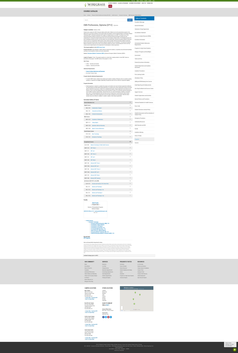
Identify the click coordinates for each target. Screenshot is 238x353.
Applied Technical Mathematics (98, 128)
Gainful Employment (141, 275)
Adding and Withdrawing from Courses (143, 81)
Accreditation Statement (140, 32)
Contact (145, 0)
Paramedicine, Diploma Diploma (97, 224)
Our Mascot (87, 277)
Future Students (112, 3)
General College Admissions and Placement (95, 71)
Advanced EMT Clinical (95, 175)
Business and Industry (142, 266)
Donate (150, 0)
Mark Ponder (95, 203)
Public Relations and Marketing (91, 273)
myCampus (122, 264)
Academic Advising (139, 132)
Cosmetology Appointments (107, 272)
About (138, 0)
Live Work (104, 266)
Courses (137, 142)
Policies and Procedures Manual (91, 275)
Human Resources (123, 268)
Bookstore (104, 264)
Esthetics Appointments (107, 275)
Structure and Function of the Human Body (100, 183)
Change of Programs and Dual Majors (143, 51)
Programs (137, 139)
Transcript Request (123, 277)
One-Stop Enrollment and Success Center (144, 88)
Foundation (150, 3)
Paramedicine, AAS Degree (97, 226)
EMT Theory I (93, 148)
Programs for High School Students (143, 48)
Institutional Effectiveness (90, 272)
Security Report (108, 346)
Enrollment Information (140, 39)
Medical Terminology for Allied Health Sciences (100, 145)
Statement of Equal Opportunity (142, 29)
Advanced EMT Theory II (95, 169)
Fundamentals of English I (97, 108)
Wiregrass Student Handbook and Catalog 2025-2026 (101, 15)
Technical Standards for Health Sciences (144, 102)
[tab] (119, 255)
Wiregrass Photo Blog (89, 281)
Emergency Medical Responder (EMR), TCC (100, 223)
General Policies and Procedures (142, 99)
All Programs (87, 238)
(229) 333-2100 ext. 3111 (89, 211)
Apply (110, 6)
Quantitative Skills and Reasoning (98, 125)
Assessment (137, 55)
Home (85, 15)
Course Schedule (123, 266)
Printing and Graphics (106, 277)
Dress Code (137, 106)
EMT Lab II (93, 157)
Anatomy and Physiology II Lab (98, 195)
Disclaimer (123, 348)
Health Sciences (115, 15)
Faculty (136, 128)
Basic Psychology (95, 134)
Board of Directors (88, 268)
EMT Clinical (93, 160)
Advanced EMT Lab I (95, 166)
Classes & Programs (123, 3)
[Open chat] (234, 349)
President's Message (139, 22)
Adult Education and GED (140, 125)
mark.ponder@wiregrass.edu (101, 211)
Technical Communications (97, 114)
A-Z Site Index (140, 264)
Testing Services (105, 268)
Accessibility (111, 348)
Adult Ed (144, 3)
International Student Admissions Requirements (142, 43)
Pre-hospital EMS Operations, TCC (98, 229)
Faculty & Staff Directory (142, 273)
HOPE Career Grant (101, 47)
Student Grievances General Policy (142, 109)
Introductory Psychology (97, 137)
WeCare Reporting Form (148, 346)
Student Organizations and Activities (143, 95)
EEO (85, 346)
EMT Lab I (93, 151)
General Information (139, 25)
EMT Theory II (93, 154)
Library (121, 272)
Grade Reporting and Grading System (143, 85)
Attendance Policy (139, 78)
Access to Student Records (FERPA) (143, 36)
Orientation (122, 273)
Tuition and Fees (138, 58)
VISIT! (107, 305)
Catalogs (88, 15)
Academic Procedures (140, 71)
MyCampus (133, 0)
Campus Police (140, 270)
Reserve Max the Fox (89, 279)
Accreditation (87, 266)
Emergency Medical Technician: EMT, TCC (100, 232)
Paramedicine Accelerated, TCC (98, 227)
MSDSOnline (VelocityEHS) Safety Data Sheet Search (122, 346)
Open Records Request (142, 277)
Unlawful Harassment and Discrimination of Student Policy (144, 113)
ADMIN (127, 348)
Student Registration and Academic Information (143, 66)
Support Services (139, 92)
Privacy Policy (117, 348)
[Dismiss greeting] (235, 342)
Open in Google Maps (89, 299)
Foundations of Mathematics (97, 119)
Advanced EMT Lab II (95, 172)
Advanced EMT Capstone (95, 178)
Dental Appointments (106, 273)
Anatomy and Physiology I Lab (98, 189)
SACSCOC (88, 346)
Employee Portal (141, 272)
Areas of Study (138, 135)
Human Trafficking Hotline (138, 346)
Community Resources (140, 121)
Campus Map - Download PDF (91, 297)
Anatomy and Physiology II (97, 192)
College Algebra (95, 122)
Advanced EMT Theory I (95, 163)
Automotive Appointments (107, 270)
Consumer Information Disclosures (97, 346)
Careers (141, 0)
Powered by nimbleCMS (119, 350)
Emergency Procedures (140, 118)
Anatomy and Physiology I (97, 186)
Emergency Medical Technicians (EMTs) (96, 53)
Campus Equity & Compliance (143, 268)
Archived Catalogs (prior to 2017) (91, 255)
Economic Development (135, 3)
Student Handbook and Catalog (126, 270)
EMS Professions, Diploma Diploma (98, 230)
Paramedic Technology (123, 15)
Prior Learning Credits (140, 74)
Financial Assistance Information (142, 62)
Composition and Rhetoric (97, 111)
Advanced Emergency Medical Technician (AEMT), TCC (102, 233)
